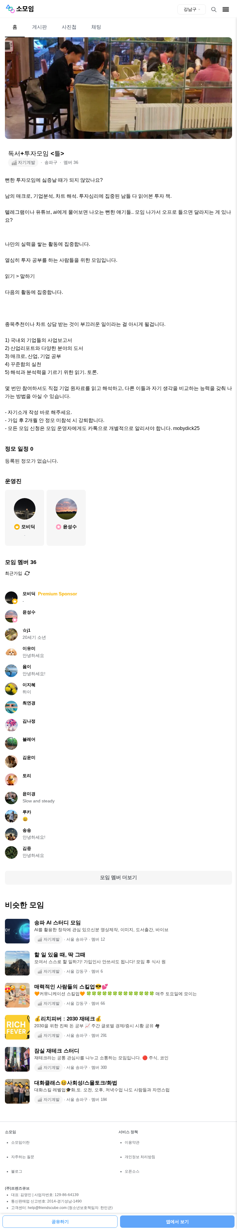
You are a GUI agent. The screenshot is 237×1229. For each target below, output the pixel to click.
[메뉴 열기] (226, 9)
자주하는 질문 (22, 1157)
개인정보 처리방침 (140, 1157)
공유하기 (60, 1221)
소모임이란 (20, 1142)
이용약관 (132, 1142)
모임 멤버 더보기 (118, 877)
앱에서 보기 (177, 1221)
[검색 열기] (214, 9)
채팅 (96, 27)
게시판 (39, 27)
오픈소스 (132, 1171)
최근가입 (13, 573)
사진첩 (69, 27)
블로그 (16, 1171)
